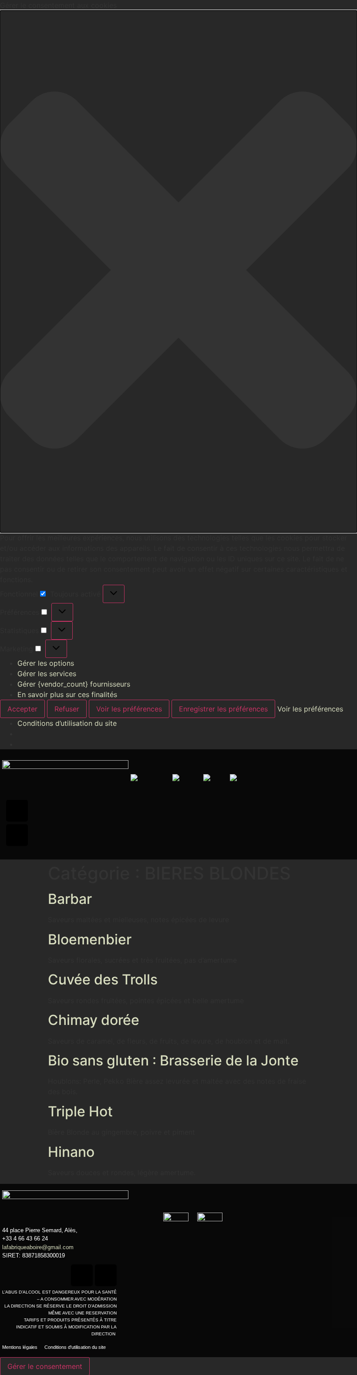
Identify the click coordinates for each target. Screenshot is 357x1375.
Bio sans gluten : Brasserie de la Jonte (173, 1060)
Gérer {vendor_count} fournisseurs (73, 684)
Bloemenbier (89, 939)
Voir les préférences (129, 708)
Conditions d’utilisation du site (67, 723)
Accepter (22, 708)
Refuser (66, 708)
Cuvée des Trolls (103, 979)
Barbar (70, 898)
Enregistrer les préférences (223, 708)
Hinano (71, 1151)
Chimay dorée (93, 1019)
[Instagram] (17, 835)
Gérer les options (45, 663)
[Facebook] (17, 811)
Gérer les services (46, 673)
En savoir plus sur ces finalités (67, 694)
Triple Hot (80, 1111)
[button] (178, 271)
